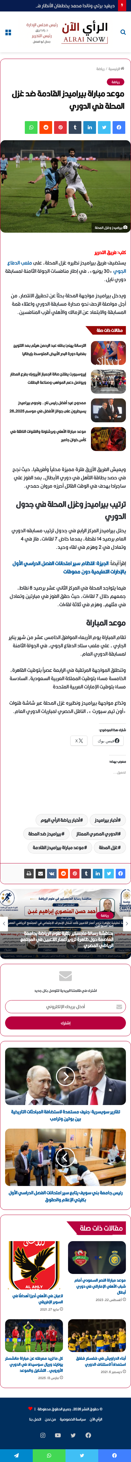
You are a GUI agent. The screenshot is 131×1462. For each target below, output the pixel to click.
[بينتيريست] (60, 127)
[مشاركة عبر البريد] (40, 873)
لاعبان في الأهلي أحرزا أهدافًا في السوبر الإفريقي (37, 1299)
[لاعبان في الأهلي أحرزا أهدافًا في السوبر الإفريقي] (34, 1265)
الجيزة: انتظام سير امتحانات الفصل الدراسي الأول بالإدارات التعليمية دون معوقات (69, 567)
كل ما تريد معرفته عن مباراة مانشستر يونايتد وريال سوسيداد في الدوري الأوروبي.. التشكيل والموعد (34, 1364)
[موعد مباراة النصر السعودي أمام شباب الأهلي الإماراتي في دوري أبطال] (97, 1257)
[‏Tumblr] (75, 127)
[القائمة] (8, 34)
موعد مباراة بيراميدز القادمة (58, 847)
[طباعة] (29, 873)
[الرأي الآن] (65, 32)
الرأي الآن (96, 1419)
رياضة (100, 68)
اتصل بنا (35, 1419)
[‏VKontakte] (52, 873)
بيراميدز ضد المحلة (44, 834)
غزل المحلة (108, 847)
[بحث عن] (123, 34)
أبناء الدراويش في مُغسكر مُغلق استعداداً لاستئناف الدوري (101, 1361)
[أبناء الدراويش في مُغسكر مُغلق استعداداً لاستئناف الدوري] (97, 1335)
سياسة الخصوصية (73, 1419)
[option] (65, 924)
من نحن (50, 1419)
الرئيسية (114, 68)
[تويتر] (104, 127)
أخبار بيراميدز (106, 820)
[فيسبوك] (119, 127)
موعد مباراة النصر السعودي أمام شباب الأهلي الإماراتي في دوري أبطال (100, 1286)
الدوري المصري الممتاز (97, 834)
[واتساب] (31, 127)
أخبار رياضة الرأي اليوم (60, 820)
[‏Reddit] (45, 127)
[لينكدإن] (89, 127)
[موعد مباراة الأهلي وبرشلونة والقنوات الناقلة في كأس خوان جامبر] (108, 439)
